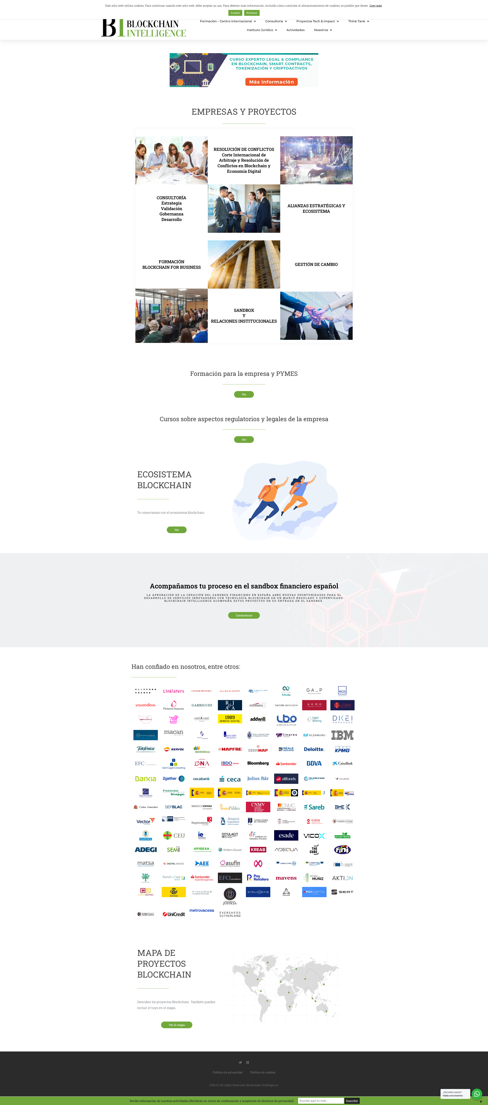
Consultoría (274, 21)
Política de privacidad (227, 1072)
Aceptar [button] (235, 12)
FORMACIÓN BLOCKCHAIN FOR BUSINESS (171, 264)
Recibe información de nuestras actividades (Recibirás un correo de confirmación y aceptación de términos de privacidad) (212, 1101)
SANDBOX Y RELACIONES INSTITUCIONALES (244, 315)
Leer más (376, 5)
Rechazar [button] (251, 12)
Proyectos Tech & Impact (315, 21)
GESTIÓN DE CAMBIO (316, 264)
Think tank (356, 21)
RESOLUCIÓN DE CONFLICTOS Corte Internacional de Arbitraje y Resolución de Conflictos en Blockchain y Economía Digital (244, 160)
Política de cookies (262, 1072)
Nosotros (321, 30)
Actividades (296, 30)
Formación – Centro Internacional (226, 21)
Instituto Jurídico (260, 30)
